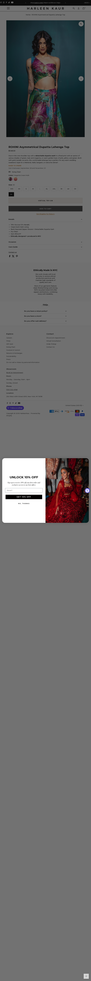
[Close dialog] (86, 460)
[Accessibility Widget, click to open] (87, 490)
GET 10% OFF (24, 497)
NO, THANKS (24, 503)
